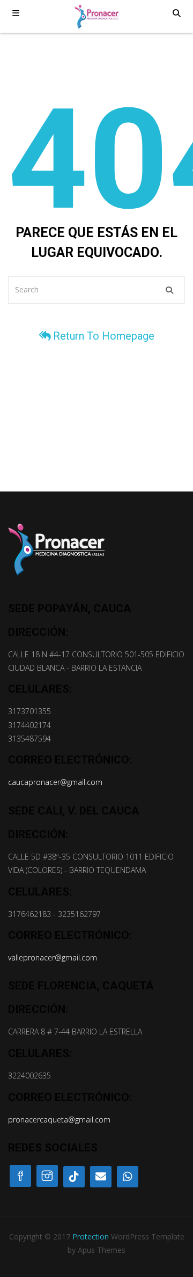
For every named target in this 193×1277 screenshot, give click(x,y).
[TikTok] (74, 1176)
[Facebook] (20, 1176)
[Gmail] (101, 1176)
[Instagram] (47, 1176)
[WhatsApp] (127, 1176)
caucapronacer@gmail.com (55, 782)
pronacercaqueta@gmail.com (59, 1119)
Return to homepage (103, 335)
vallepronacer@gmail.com (52, 957)
